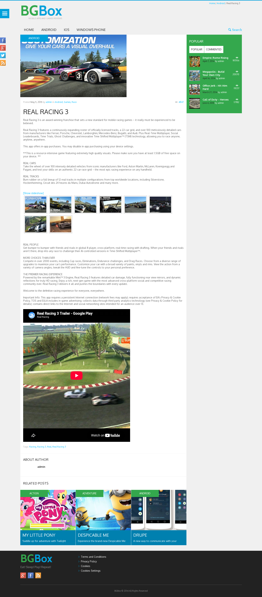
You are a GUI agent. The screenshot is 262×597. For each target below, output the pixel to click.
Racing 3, (42, 446)
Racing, (33, 446)
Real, (49, 446)
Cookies (85, 566)
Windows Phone (91, 30)
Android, (59, 102)
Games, (67, 102)
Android (221, 3)
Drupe (140, 535)
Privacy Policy (89, 561)
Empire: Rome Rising (215, 57)
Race (74, 102)
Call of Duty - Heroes (215, 99)
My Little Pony (38, 535)
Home (212, 3)
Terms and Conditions (93, 556)
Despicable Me (93, 535)
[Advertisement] (177, 13)
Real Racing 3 (59, 446)
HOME (29, 30)
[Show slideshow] (33, 193)
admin (49, 102)
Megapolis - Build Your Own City (213, 73)
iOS (66, 30)
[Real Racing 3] (35, 205)
